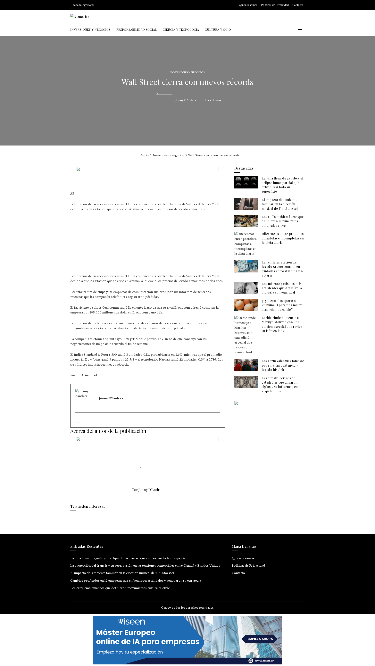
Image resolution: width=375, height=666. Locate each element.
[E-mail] (77, 420)
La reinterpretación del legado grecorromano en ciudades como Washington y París (282, 268)
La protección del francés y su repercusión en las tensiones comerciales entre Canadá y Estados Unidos (145, 565)
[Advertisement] (147, 245)
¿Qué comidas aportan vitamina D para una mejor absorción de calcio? (282, 305)
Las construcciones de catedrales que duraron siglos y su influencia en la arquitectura (281, 384)
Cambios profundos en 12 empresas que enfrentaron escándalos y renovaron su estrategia (135, 580)
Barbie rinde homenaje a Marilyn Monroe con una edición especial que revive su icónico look (282, 324)
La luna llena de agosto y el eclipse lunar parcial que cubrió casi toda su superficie (282, 184)
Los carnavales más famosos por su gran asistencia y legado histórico (283, 365)
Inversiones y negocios (187, 72)
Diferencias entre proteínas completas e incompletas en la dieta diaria (283, 238)
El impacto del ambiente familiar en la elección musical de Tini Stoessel (280, 204)
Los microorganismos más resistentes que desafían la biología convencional (282, 288)
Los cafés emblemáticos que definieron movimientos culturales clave (283, 221)
